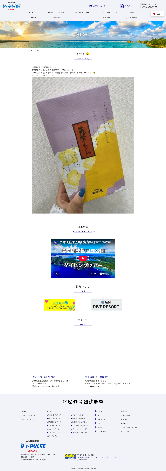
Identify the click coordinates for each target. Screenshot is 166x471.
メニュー (106, 13)
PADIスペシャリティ (79, 422)
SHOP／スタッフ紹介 (56, 13)
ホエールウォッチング (80, 425)
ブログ (81, 17)
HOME (32, 13)
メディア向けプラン (55, 432)
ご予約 (127, 6)
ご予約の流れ (56, 17)
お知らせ (106, 17)
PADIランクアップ (54, 422)
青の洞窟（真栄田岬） (80, 432)
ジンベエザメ (53, 436)
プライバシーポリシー (129, 427)
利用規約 (124, 423)
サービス (99, 411)
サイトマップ (125, 431)
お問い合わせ (99, 6)
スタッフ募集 (125, 415)
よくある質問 (131, 17)
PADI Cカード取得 (78, 418)
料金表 (131, 13)
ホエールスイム (53, 429)
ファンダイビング (54, 415)
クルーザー (31, 17)
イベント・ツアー (81, 13)
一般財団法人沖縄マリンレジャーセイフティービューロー (97, 457)
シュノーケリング (54, 418)
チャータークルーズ (79, 429)
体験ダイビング (77, 415)
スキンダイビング (54, 425)
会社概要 (124, 411)
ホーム (31, 50)
